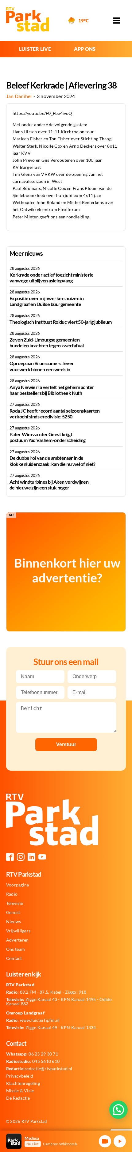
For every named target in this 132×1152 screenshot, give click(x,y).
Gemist (13, 912)
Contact (14, 958)
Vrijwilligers (18, 931)
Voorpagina (17, 885)
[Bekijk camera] (105, 1141)
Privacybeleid (19, 1076)
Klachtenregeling (23, 1083)
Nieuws (13, 922)
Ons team (15, 949)
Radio (11, 894)
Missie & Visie (20, 1091)
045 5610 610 (33, 1061)
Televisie (14, 903)
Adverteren (17, 940)
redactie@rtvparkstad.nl (39, 1069)
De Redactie (18, 1098)
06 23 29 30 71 (32, 1054)
